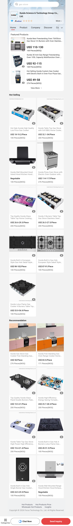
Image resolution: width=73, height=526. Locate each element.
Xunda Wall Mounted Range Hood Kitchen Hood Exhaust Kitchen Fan (50, 487)
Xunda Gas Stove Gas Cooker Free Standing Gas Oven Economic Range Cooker (21, 355)
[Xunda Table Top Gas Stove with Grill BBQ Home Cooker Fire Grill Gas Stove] (50, 112)
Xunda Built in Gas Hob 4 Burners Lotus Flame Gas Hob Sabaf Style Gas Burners (50, 443)
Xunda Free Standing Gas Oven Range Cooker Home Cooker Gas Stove (49, 355)
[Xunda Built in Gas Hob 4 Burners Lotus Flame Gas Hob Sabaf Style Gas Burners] (50, 425)
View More (35, 88)
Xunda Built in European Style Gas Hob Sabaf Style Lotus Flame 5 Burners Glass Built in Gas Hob (22, 261)
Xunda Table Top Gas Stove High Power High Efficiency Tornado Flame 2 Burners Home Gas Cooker (21, 443)
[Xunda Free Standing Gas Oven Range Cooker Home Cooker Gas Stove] (50, 337)
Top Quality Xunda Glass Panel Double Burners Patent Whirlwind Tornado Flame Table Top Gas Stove (22, 399)
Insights (48, 507)
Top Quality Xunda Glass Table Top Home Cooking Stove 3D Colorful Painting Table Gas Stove (21, 217)
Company (35, 27)
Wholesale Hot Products (32, 507)
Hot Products (27, 504)
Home (13, 27)
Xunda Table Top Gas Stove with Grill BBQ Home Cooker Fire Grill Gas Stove (50, 129)
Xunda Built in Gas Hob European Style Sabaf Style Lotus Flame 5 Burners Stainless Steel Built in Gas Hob (49, 261)
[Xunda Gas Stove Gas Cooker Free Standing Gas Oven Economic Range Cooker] (23, 337)
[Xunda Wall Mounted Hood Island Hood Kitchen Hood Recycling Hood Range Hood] (23, 156)
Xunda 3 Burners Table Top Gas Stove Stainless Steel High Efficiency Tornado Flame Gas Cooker (49, 217)
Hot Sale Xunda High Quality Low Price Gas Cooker (22, 129)
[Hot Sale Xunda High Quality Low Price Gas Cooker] (23, 112)
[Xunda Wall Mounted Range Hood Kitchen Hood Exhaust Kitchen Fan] (50, 469)
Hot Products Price (43, 504)
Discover (48, 27)
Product (23, 27)
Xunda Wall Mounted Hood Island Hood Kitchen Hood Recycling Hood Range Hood (22, 173)
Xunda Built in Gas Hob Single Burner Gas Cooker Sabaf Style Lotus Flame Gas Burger (22, 487)
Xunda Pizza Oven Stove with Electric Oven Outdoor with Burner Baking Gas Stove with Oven (50, 173)
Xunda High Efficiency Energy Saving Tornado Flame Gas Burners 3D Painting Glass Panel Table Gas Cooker (49, 399)
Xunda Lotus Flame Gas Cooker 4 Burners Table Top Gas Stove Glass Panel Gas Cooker (22, 305)
